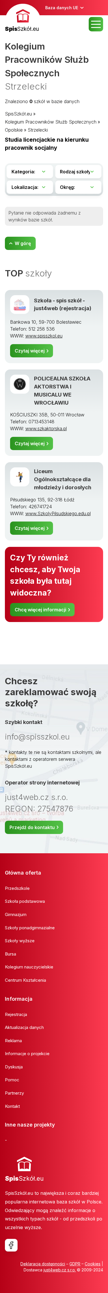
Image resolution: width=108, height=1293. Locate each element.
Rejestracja (16, 1014)
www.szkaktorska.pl (46, 428)
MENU (96, 24)
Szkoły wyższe (20, 940)
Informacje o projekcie (27, 1053)
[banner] (23, 18)
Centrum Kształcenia (25, 980)
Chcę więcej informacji (40, 610)
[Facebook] (11, 1245)
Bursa (10, 954)
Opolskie (14, 130)
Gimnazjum (15, 914)
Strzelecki (38, 130)
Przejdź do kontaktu (32, 827)
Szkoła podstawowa (25, 901)
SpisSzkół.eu (18, 114)
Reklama (13, 1040)
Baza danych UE (61, 7)
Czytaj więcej (30, 351)
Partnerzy (14, 1093)
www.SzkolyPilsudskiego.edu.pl (58, 513)
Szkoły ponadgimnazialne (30, 927)
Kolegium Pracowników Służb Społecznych (50, 122)
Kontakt (12, 1106)
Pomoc (12, 1079)
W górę (23, 243)
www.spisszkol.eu (43, 336)
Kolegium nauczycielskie (29, 967)
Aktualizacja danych (24, 1027)
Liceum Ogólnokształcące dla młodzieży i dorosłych (62, 479)
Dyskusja (14, 1067)
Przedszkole (17, 888)
